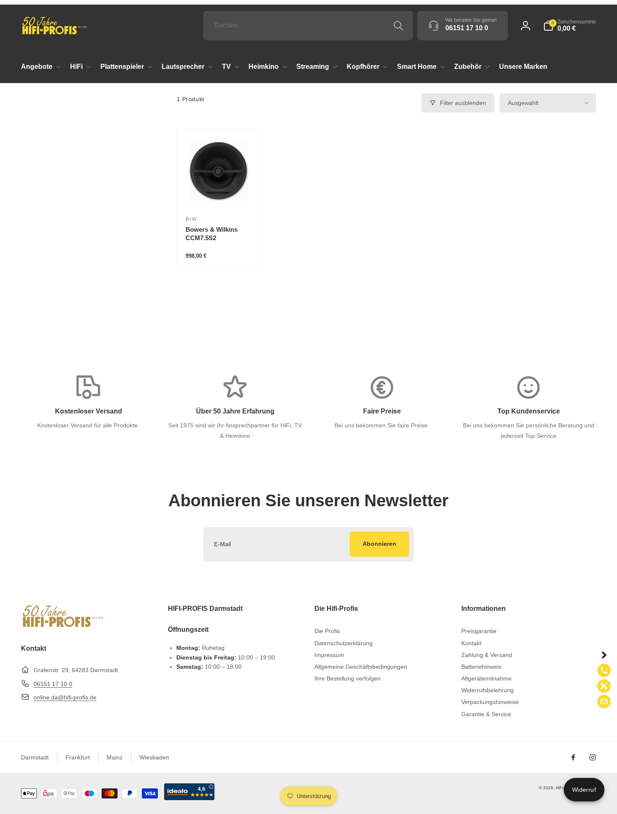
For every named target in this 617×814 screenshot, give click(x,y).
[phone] (604, 670)
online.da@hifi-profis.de (65, 697)
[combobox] (308, 25)
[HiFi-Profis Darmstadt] (63, 626)
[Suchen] (398, 25)
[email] (604, 701)
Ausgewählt (523, 102)
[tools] (604, 686)
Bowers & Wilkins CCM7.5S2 (212, 233)
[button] (569, 25)
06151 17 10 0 (53, 684)
